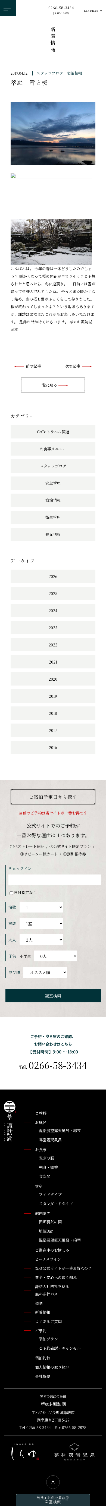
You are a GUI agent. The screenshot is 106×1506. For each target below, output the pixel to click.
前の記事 (33, 366)
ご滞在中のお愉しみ (52, 1250)
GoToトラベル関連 (53, 431)
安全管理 (53, 483)
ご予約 (40, 1330)
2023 (53, 627)
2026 (53, 576)
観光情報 (53, 534)
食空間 (44, 1176)
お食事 (40, 1149)
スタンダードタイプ (56, 1203)
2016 (53, 747)
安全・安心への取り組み (56, 1277)
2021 (53, 662)
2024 (53, 610)
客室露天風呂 (50, 1139)
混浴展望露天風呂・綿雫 (60, 1130)
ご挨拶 (40, 1113)
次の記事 (72, 366)
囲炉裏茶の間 (50, 1221)
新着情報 (53, 40)
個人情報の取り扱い (52, 1367)
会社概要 (42, 1376)
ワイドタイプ (50, 1194)
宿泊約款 (42, 1357)
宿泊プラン (48, 1338)
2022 (53, 645)
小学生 (25, 956)
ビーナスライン (48, 1259)
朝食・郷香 (48, 1167)
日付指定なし (25, 892)
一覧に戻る (48, 385)
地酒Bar (46, 1231)
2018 (53, 713)
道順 (39, 1303)
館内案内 (42, 1213)
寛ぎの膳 (46, 1158)
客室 (39, 1186)
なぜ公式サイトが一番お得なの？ (63, 1268)
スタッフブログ (49, 73)
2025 (53, 593)
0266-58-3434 (61, 10)
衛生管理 (53, 517)
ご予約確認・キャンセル (60, 1348)
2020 (53, 679)
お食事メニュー (53, 449)
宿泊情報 (74, 73)
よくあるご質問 (48, 1321)
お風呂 (40, 1122)
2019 (53, 696)
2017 (53, 730)
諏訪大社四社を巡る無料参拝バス (52, 1290)
